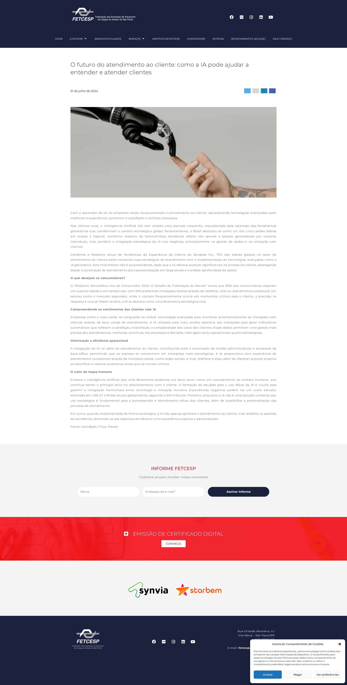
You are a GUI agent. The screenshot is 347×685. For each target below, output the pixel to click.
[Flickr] (241, 17)
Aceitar (268, 674)
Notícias (218, 38)
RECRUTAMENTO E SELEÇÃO (248, 38)
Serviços (134, 38)
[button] (340, 644)
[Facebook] (232, 17)
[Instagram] (251, 17)
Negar (298, 674)
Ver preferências (327, 674)
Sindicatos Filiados (108, 38)
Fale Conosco (282, 38)
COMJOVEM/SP (196, 38)
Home (59, 38)
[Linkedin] (261, 17)
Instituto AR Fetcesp (166, 38)
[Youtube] (271, 17)
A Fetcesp (76, 38)
